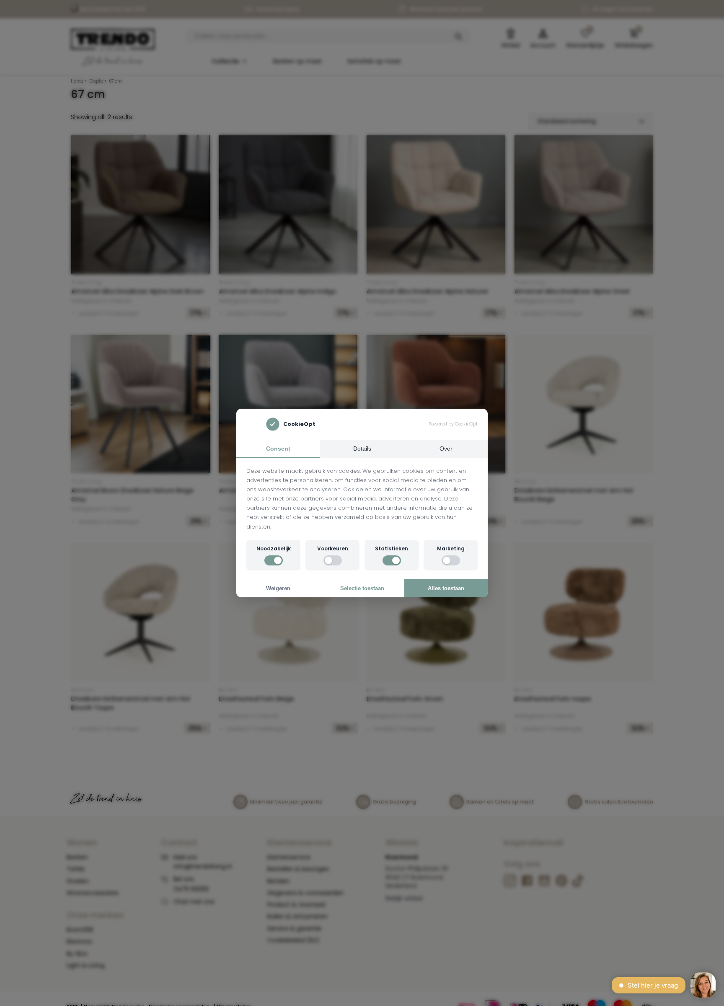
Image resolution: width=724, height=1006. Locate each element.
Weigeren (278, 588)
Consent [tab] (278, 448)
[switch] (273, 560)
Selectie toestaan (362, 588)
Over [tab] (446, 448)
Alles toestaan (446, 588)
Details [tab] (362, 448)
